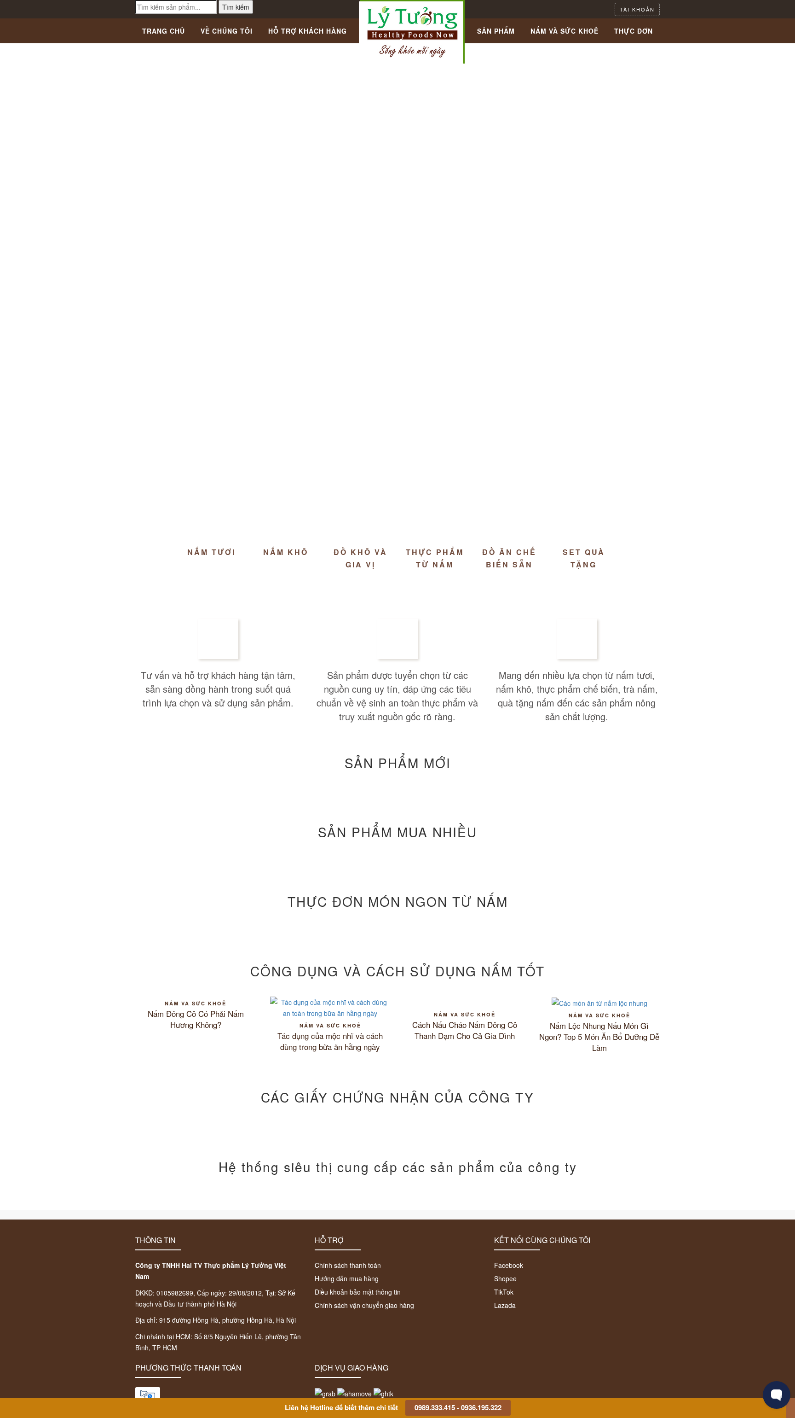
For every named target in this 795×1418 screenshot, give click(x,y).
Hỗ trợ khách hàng (307, 30)
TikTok (503, 1291)
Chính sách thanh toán (348, 1265)
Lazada (505, 1305)
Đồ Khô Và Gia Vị (360, 558)
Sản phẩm (496, 30)
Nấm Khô (285, 552)
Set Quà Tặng (584, 558)
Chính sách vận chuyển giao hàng (364, 1305)
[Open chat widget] (776, 1395)
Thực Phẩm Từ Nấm (435, 558)
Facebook (508, 1265)
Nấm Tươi (211, 552)
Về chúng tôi (227, 30)
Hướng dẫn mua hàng (347, 1278)
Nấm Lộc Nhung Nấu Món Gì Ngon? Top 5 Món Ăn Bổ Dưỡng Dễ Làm (599, 1036)
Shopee (505, 1278)
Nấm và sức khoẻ (195, 1003)
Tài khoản (637, 9)
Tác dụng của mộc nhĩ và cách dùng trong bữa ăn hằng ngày (330, 1041)
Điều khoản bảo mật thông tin (358, 1291)
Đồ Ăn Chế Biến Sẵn (509, 558)
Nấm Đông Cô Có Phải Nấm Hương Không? (196, 1019)
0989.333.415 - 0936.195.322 (458, 1407)
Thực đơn (633, 30)
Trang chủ (163, 30)
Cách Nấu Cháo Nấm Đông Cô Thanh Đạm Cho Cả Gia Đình (464, 1030)
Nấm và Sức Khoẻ (564, 30)
